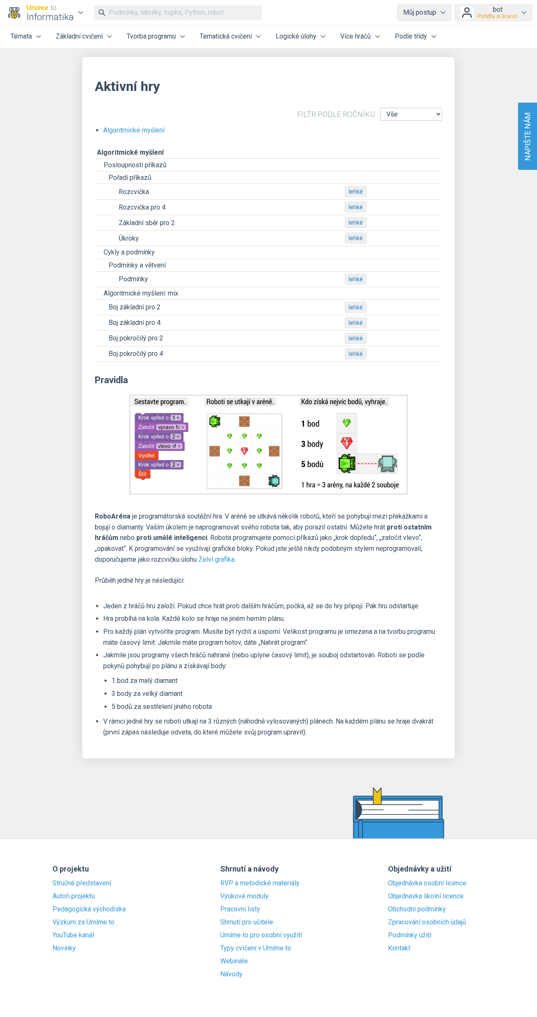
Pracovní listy (240, 909)
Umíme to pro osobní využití (261, 935)
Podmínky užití (409, 935)
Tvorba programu (151, 36)
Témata (21, 36)
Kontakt (399, 948)
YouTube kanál (73, 935)
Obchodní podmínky (417, 909)
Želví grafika (216, 559)
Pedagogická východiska (89, 909)
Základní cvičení (79, 36)
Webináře (234, 961)
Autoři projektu (73, 896)
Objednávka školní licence (426, 896)
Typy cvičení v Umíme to (255, 948)
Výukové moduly (244, 896)
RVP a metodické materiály (260, 883)
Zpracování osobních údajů (427, 922)
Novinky (64, 948)
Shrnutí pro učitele (246, 922)
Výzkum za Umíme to (83, 922)
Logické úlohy (296, 36)
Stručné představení (81, 883)
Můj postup (419, 12)
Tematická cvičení (226, 36)
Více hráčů (355, 36)
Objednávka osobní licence (427, 883)
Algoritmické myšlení (133, 130)
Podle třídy (411, 36)
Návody (231, 974)
